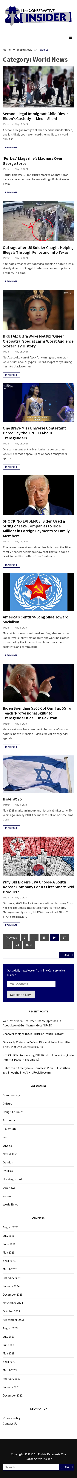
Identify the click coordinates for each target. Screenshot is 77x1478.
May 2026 (8, 1252)
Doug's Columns (13, 1112)
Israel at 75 (12, 799)
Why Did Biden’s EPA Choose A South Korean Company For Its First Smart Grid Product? (38, 887)
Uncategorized (12, 1179)
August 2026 (10, 1227)
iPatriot (6, 124)
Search (67, 955)
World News (10, 1204)
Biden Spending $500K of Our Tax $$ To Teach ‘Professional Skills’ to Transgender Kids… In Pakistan (37, 713)
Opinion (8, 1162)
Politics (8, 1171)
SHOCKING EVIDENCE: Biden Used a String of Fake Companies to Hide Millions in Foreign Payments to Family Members (36, 528)
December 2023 (12, 1294)
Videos (7, 1196)
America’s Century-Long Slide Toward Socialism (36, 619)
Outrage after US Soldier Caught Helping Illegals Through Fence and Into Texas (38, 250)
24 (17, 945)
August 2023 (10, 1328)
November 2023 (13, 1303)
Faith (6, 1137)
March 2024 (10, 1269)
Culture (7, 1103)
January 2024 (11, 1286)
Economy (9, 1120)
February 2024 (12, 1278)
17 (64, 937)
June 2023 (9, 1345)
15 (44, 937)
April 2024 (9, 1261)
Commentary (11, 1095)
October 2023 (11, 1311)
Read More (11, 147)
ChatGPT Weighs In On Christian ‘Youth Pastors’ (33, 1034)
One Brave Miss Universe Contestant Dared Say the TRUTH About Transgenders (34, 433)
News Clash (10, 1154)
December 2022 (12, 1395)
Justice (7, 1145)
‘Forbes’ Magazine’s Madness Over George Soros (33, 161)
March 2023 (10, 1370)
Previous (11, 937)
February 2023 (12, 1378)
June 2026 (9, 1244)
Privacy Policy (11, 1418)
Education (9, 1129)
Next (29, 945)
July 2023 (9, 1336)
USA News (9, 1187)
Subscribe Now (21, 995)
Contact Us (10, 1423)
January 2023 (11, 1387)
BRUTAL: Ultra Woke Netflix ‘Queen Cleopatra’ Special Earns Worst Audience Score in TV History (38, 341)
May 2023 (8, 1353)
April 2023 (9, 1362)
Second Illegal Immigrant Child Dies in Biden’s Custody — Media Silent (36, 116)
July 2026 (9, 1235)
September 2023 (13, 1320)
